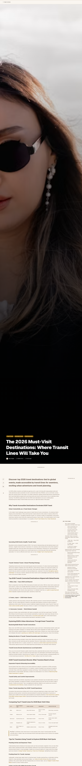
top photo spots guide (38, 615)
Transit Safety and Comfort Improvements (73, 571)
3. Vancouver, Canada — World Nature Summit (72, 547)
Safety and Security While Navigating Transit (72, 589)
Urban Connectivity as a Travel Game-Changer (72, 527)
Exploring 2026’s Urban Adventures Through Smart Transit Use (72, 550)
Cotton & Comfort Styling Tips (42, 759)
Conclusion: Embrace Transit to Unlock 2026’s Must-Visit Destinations (72, 596)
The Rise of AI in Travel (30, 656)
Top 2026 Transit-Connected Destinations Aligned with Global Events (71, 537)
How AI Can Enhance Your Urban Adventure (45, 519)
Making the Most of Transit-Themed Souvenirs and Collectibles (73, 557)
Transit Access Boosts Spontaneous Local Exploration (72, 561)
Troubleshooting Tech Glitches (16, 685)
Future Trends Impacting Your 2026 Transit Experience (73, 574)
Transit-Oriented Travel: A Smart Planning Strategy (72, 533)
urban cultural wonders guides (16, 605)
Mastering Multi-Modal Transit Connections (73, 553)
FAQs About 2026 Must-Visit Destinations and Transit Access (72, 592)
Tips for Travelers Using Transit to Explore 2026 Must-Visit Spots (72, 580)
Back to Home (7, 2)
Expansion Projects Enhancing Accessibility (72, 568)
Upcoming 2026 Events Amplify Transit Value (72, 530)
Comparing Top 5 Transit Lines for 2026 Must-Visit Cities (72, 577)
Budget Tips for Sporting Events (45, 552)
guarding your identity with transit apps (31, 633)
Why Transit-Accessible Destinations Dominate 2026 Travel (72, 524)
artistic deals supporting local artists (48, 642)
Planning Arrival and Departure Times (73, 583)
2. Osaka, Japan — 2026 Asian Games (72, 544)
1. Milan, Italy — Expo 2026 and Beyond (73, 541)
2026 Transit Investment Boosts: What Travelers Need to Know (72, 565)
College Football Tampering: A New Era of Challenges (31, 751)
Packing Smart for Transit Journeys (72, 586)
